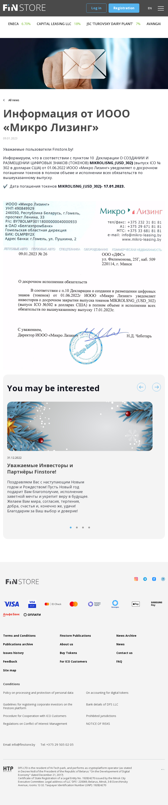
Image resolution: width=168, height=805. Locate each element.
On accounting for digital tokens (107, 693)
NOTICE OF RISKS (98, 724)
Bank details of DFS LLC (102, 704)
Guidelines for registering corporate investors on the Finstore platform (37, 706)
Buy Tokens (68, 653)
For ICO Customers (73, 661)
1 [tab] (71, 528)
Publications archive (18, 644)
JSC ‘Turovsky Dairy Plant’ (133, 24)
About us (66, 644)
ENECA (39, 24)
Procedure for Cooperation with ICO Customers (34, 716)
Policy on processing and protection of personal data (38, 693)
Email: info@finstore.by (19, 744)
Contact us (124, 653)
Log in (96, 8)
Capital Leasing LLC (79, 24)
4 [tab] (89, 528)
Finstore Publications (75, 636)
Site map (9, 670)
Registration (124, 8)
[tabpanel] (80, 460)
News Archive (126, 636)
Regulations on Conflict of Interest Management (35, 724)
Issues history (13, 653)
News (120, 644)
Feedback (10, 661)
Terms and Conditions (19, 636)
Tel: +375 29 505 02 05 (57, 744)
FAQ (119, 661)
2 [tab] (77, 528)
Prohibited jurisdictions (101, 716)
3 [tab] (83, 528)
